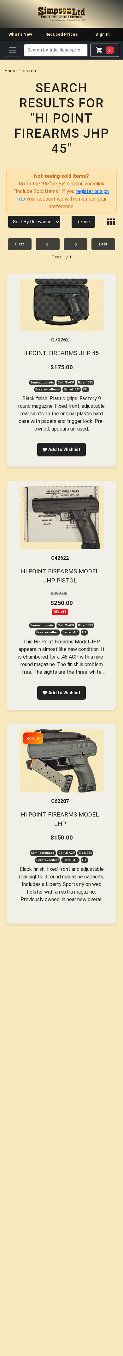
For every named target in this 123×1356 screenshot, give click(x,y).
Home (11, 70)
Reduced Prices (61, 34)
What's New (20, 34)
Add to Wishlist (64, 449)
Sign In (102, 34)
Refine (83, 222)
